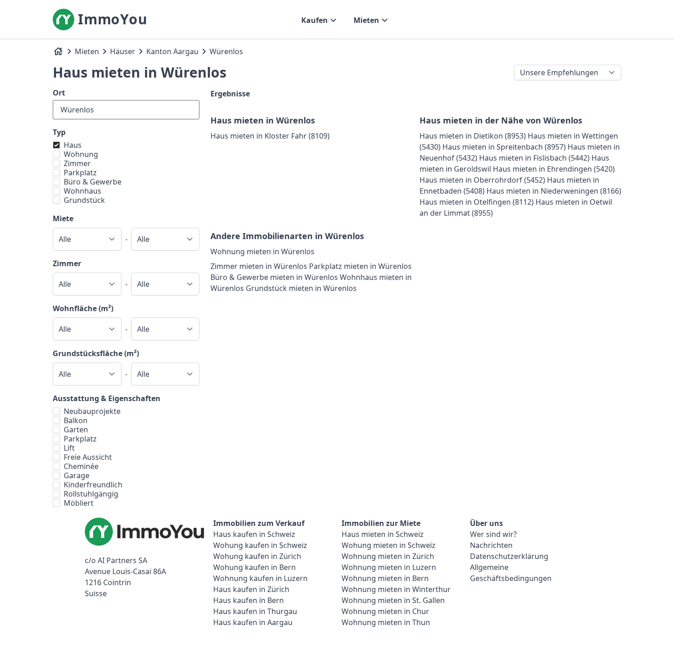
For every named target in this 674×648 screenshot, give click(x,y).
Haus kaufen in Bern (248, 600)
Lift (69, 448)
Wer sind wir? (493, 534)
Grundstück (84, 200)
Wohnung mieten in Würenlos (262, 251)
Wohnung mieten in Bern (385, 578)
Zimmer (77, 163)
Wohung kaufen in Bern (254, 567)
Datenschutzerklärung (509, 556)
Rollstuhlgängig (91, 493)
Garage (76, 475)
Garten (76, 429)
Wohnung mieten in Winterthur (396, 589)
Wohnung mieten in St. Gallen (393, 600)
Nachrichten (491, 545)
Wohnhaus (82, 191)
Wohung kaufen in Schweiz (260, 545)
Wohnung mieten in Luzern (389, 567)
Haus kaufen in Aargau (253, 622)
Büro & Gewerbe (93, 181)
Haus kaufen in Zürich (251, 589)
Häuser (122, 51)
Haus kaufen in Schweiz (254, 534)
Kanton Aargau (172, 51)
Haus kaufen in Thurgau (255, 611)
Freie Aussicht (88, 457)
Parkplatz (80, 172)
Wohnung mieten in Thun (386, 622)
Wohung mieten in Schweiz (389, 545)
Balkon (76, 420)
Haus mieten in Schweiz (383, 534)
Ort (59, 92)
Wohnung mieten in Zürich (388, 556)
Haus (73, 145)
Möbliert (79, 503)
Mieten (87, 51)
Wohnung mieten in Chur (385, 611)
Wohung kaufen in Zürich (257, 556)
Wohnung (81, 154)
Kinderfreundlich (93, 484)
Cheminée (81, 466)
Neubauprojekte (92, 411)
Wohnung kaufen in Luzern (260, 578)
